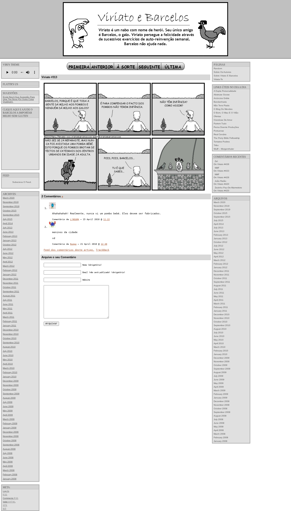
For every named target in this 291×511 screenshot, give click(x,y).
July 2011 (7, 300)
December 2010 (11, 330)
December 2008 (11, 432)
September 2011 (11, 291)
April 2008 (8, 466)
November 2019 (11, 202)
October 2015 (9, 210)
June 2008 (8, 457)
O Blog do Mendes (223, 109)
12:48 (104, 244)
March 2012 (8, 266)
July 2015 (7, 219)
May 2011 (7, 308)
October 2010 (9, 338)
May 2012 (8, 257)
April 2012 (8, 262)
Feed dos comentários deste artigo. (69, 250)
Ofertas (217, 116)
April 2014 (8, 223)
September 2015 (11, 215)
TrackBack (102, 250)
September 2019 (11, 206)
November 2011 (10, 283)
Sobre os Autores (222, 72)
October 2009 (9, 389)
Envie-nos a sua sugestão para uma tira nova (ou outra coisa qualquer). (19, 99)
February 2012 (10, 270)
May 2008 (8, 462)
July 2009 (7, 402)
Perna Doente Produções (226, 127)
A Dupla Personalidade (225, 91)
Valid (9, 502)
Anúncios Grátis (221, 98)
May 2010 (8, 359)
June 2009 (8, 406)
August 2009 (9, 398)
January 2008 (9, 479)
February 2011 (10, 321)
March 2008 (8, 470)
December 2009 (11, 381)
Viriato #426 (223, 177)
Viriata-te (218, 79)
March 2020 (8, 198)
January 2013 (9, 240)
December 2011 (10, 279)
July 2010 (7, 351)
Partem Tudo (220, 123)
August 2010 (9, 347)
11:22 (106, 219)
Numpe (73, 244)
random (218, 68)
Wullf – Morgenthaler (224, 149)
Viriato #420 (223, 184)
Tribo (216, 145)
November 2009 (11, 385)
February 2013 (10, 236)
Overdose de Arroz (223, 120)
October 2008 (9, 440)
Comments (10, 498)
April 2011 (8, 313)
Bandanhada (220, 102)
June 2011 (8, 304)
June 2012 (8, 253)
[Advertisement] (20, 143)
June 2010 (8, 355)
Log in (6, 491)
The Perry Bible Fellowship (227, 138)
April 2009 (8, 415)
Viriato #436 (223, 164)
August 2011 (9, 296)
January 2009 (9, 428)
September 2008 (11, 445)
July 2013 (7, 227)
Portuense (219, 131)
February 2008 (10, 474)
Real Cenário (220, 134)
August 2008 (9, 449)
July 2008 (7, 453)
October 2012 (9, 244)
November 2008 (11, 436)
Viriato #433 (223, 171)
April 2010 (8, 364)
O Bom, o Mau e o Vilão (226, 113)
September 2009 (11, 393)
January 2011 (9, 325)
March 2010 (8, 368)
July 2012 (7, 249)
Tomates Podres (222, 141)
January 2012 (9, 274)
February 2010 (10, 372)
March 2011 (8, 317)
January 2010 (9, 376)
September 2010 (11, 342)
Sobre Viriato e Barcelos (226, 75)
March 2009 (8, 419)
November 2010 (11, 334)
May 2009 (8, 410)
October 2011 (9, 287)
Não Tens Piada (221, 105)
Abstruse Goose (222, 94)
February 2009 (10, 423)
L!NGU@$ (74, 219)
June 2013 (8, 232)
